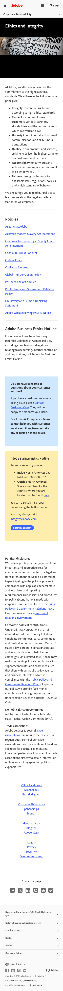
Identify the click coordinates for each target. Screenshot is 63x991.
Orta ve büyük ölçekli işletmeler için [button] (23, 923)
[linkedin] (24, 970)
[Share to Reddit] (43, 890)
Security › (31, 851)
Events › (31, 813)
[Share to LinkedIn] (28, 890)
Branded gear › (31, 794)
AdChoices (37, 985)
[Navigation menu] (5, 5)
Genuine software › (31, 856)
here (46, 495)
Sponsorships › (31, 809)
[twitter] (18, 970)
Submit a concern (22, 527)
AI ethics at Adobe (16, 226)
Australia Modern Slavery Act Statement (30, 234)
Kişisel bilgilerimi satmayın (16, 985)
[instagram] (13, 970)
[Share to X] (20, 890)
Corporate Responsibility (17, 14)
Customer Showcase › (31, 804)
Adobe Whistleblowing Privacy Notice (28, 313)
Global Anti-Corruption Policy (23, 274)
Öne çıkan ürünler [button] (14, 953)
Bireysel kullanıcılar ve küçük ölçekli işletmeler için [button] (28, 914)
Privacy (31, 847)
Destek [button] (8, 938)
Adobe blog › (31, 832)
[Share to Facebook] (12, 890)
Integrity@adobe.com (24, 519)
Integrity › (31, 828)
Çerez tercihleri (29, 981)
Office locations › (31, 785)
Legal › (31, 842)
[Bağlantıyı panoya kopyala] (50, 890)
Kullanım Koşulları (13, 981)
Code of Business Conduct (21, 253)
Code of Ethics (13, 260)
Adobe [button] (8, 945)
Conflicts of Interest (17, 267)
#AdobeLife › (31, 790)
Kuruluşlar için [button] (12, 930)
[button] (42, 5)
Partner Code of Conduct (20, 282)
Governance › (31, 823)
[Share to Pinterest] (35, 890)
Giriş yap (54, 5)
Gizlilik (41, 976)
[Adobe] (17, 5)
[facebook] (7, 970)
